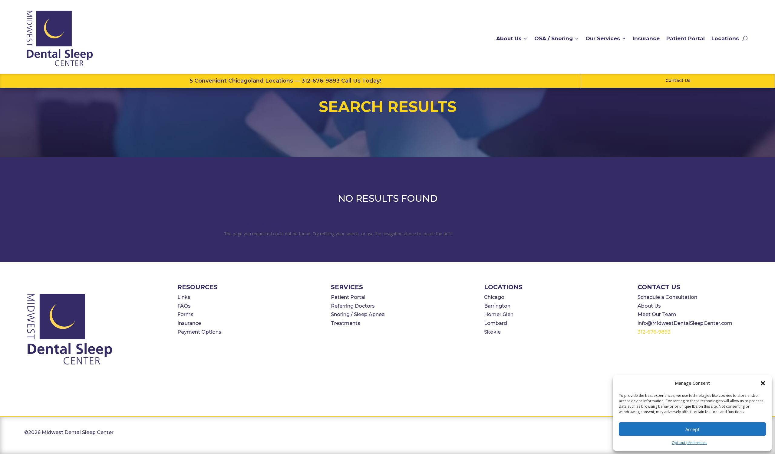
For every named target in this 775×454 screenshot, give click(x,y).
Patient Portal (685, 38)
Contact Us (678, 80)
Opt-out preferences (689, 442)
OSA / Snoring (553, 38)
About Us (509, 38)
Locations (725, 38)
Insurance (646, 38)
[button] (763, 383)
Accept (692, 429)
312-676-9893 (654, 332)
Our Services (602, 38)
